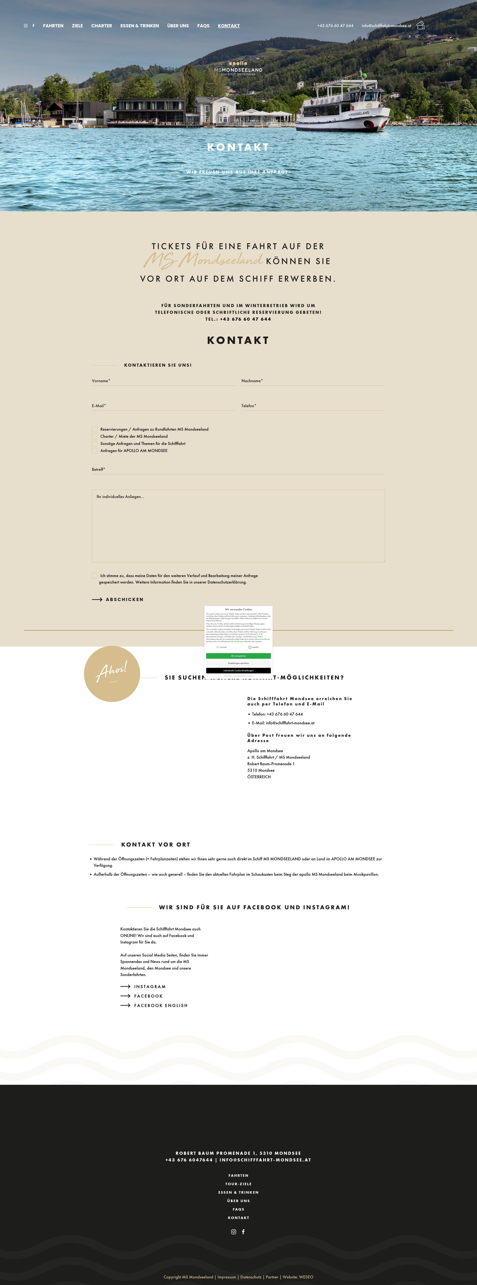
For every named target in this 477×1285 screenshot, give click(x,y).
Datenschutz (251, 1260)
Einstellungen (238, 641)
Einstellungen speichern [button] (238, 663)
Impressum (227, 1260)
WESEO (306, 1260)
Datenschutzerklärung (262, 639)
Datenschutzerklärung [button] (240, 676)
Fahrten (239, 1159)
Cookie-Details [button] (228, 676)
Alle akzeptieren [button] (238, 655)
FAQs (239, 1192)
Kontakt (238, 1201)
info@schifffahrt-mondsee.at (290, 723)
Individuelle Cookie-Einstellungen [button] (238, 670)
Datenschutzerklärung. (227, 582)
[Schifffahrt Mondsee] (36, 20)
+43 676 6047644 (189, 1143)
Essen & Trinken (238, 1176)
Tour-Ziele (238, 1167)
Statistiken (255, 647)
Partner (272, 1260)
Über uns (238, 1184)
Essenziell (223, 647)
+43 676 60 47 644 (246, 319)
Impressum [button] (250, 676)
